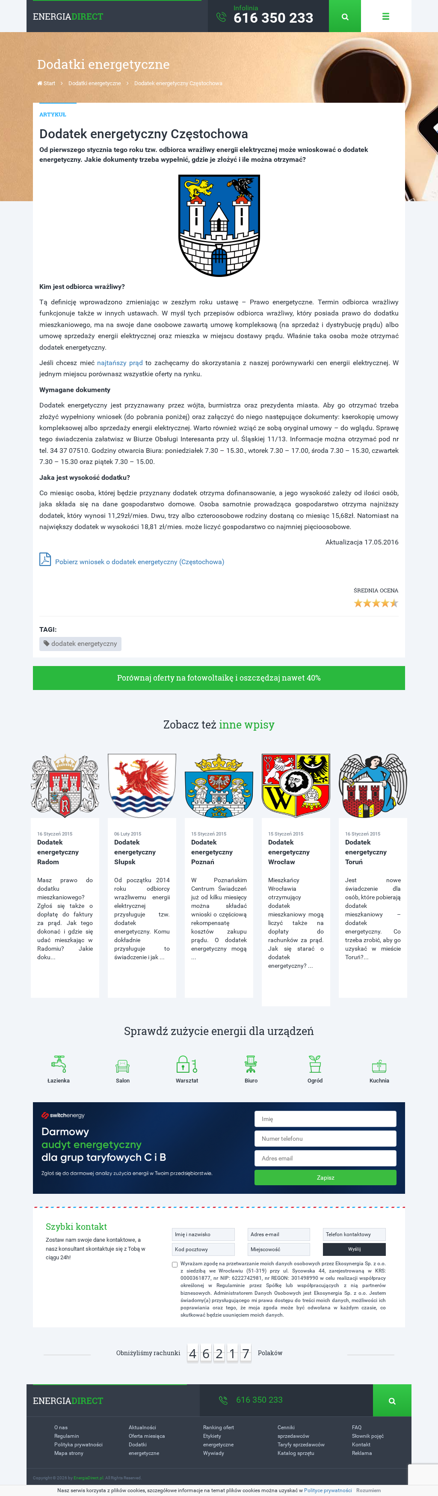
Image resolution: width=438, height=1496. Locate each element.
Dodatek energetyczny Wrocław (289, 852)
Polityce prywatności (328, 1490)
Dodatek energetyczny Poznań (212, 852)
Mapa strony (68, 1453)
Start (48, 83)
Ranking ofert (218, 1428)
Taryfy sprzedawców (301, 1445)
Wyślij (354, 1249)
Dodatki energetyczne (94, 83)
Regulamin (66, 1436)
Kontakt (361, 1445)
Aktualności (142, 1428)
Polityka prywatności (78, 1445)
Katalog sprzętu (296, 1453)
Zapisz (325, 1177)
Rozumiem (368, 1490)
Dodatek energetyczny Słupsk (135, 852)
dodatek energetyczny (84, 643)
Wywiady (213, 1453)
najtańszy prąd (120, 363)
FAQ (356, 1428)
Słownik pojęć (368, 1436)
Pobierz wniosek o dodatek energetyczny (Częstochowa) (140, 562)
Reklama (362, 1453)
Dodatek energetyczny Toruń (366, 852)
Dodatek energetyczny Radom (58, 852)
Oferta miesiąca (147, 1436)
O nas (61, 1428)
